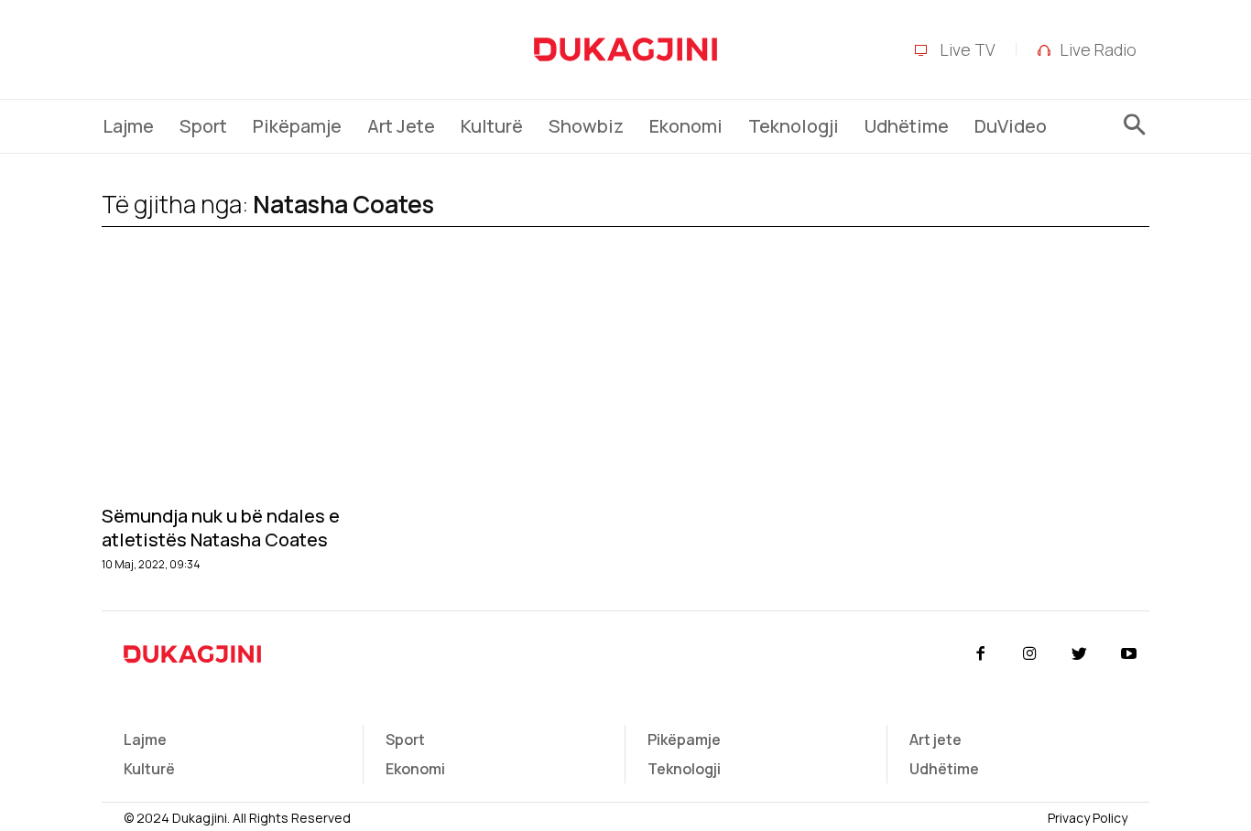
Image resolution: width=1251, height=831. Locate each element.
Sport (405, 739)
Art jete (935, 739)
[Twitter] (1080, 654)
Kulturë (149, 769)
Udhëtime (944, 769)
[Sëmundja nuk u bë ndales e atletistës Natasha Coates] (261, 386)
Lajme (145, 739)
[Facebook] (980, 654)
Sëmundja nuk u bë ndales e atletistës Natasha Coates (221, 528)
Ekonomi (415, 769)
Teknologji (684, 769)
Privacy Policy (1087, 817)
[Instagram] (1029, 654)
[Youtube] (1129, 654)
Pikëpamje (684, 739)
